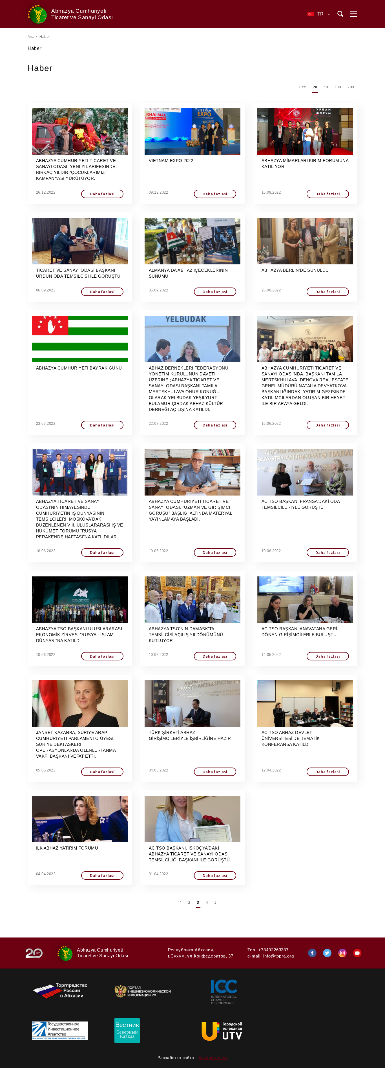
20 (315, 86)
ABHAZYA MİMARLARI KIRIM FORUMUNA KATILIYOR (305, 163)
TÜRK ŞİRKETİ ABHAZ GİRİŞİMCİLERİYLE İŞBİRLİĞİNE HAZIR (190, 735)
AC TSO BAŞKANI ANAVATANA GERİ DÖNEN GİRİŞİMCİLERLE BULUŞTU (299, 631)
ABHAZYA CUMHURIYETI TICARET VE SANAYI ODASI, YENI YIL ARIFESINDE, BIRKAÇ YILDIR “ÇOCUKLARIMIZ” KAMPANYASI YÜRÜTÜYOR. (76, 169)
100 (338, 86)
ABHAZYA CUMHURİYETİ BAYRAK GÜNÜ (79, 368)
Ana (31, 36)
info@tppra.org (278, 956)
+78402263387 (273, 949)
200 (351, 86)
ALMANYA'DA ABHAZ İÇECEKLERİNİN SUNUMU (188, 273)
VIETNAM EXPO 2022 (171, 160)
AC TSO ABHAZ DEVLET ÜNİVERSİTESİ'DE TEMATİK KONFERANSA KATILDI (291, 738)
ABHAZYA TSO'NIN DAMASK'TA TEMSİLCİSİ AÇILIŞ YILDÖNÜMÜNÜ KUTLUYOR (186, 634)
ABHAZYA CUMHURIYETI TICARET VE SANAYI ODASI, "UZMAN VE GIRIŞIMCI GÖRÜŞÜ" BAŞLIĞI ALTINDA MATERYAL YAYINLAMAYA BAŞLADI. (190, 510)
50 (326, 86)
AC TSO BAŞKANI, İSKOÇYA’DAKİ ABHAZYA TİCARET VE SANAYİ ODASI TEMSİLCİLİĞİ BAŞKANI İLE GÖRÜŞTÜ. (190, 854)
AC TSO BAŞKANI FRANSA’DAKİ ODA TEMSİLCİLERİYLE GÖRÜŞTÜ (301, 504)
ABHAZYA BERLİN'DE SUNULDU (295, 270)
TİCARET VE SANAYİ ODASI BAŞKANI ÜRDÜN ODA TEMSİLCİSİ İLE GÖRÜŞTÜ (78, 273)
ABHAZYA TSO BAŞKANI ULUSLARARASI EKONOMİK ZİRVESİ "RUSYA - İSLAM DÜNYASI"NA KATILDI (79, 634)
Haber (35, 48)
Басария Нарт (213, 1057)
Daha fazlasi (102, 193)
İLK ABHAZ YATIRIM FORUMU (67, 848)
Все (302, 86)
